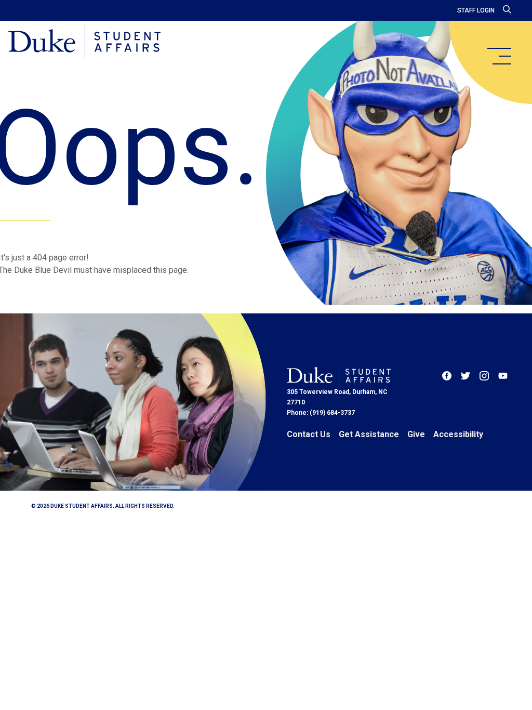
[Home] (84, 41)
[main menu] (498, 56)
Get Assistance (369, 434)
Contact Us (308, 434)
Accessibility (458, 434)
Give (416, 434)
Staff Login (476, 10)
